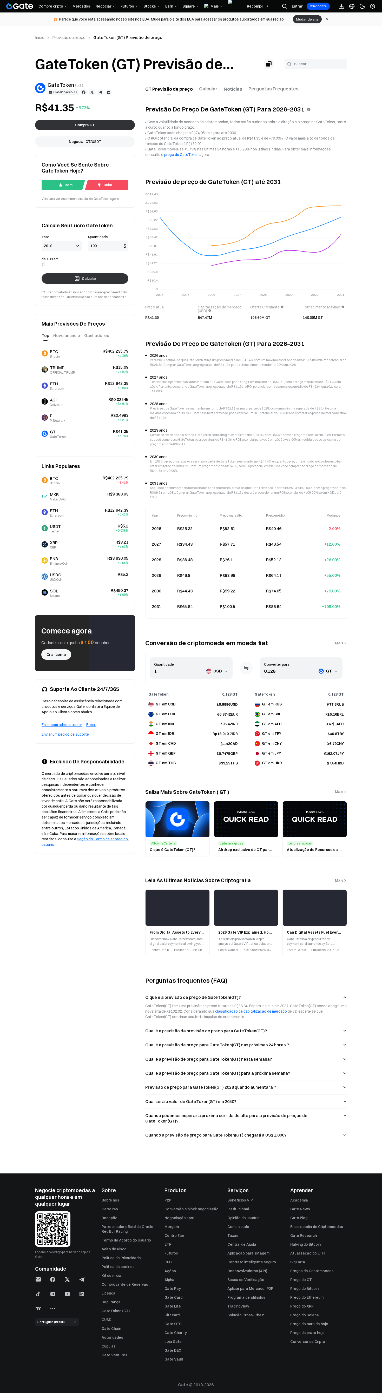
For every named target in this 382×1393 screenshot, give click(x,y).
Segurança (111, 1302)
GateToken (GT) (116, 1311)
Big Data (297, 1262)
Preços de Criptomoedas (312, 1271)
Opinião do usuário (243, 1218)
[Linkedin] (109, 92)
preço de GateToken (181, 154)
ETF (167, 1244)
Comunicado (238, 1226)
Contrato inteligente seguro (251, 1262)
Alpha (169, 1279)
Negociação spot (179, 1218)
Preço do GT (301, 1279)
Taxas (232, 1235)
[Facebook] (84, 92)
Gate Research (303, 1235)
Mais (339, 643)
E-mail (91, 724)
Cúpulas (109, 1346)
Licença (108, 1293)
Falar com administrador (62, 724)
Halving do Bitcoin (305, 1244)
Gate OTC (173, 1324)
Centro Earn (174, 1235)
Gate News (300, 1209)
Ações (170, 1271)
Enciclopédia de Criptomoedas (316, 1226)
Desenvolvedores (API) (247, 1271)
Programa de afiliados (246, 1297)
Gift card (172, 1315)
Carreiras (110, 1209)
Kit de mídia (111, 1275)
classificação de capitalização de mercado (251, 1011)
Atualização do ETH (307, 1253)
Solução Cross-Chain (245, 1315)
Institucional (238, 1209)
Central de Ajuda (241, 1244)
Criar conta (318, 6)
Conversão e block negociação (191, 1209)
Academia (299, 1200)
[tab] (169, 89)
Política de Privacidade (121, 1258)
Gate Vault (173, 1359)
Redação (109, 1218)
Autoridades (112, 1337)
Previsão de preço (68, 37)
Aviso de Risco (114, 1249)
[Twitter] (92, 92)
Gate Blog (298, 1218)
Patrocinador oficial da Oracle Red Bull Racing (127, 1229)
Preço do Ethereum (307, 1297)
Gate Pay (172, 1288)
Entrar (297, 6)
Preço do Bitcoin (304, 1288)
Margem (171, 1226)
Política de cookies (118, 1266)
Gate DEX (172, 1350)
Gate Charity (175, 1332)
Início (39, 37)
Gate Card (173, 1297)
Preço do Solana (304, 1315)
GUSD (106, 1319)
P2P (167, 1200)
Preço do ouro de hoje (309, 1324)
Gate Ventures (114, 1355)
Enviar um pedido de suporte (65, 734)
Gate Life (172, 1306)
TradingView (238, 1306)
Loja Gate (173, 1341)
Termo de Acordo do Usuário (126, 1240)
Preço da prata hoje (307, 1332)
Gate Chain (111, 1328)
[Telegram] (100, 92)
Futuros (171, 1253)
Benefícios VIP (240, 1200)
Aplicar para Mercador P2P (250, 1288)
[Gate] (19, 6)
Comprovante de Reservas (125, 1284)
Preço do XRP (302, 1306)
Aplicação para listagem (248, 1253)
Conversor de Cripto (307, 1341)
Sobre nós (110, 1200)
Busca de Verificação (245, 1279)
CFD (168, 1262)
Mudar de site (307, 19)
